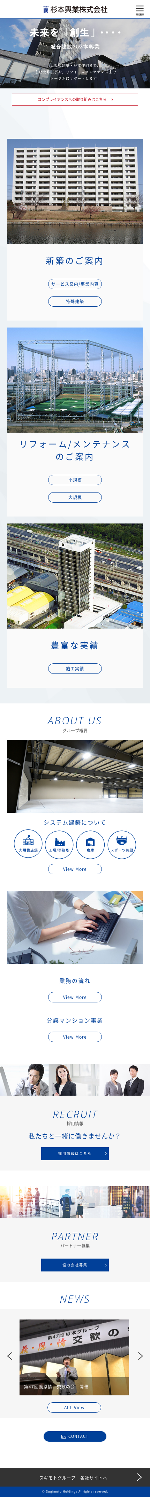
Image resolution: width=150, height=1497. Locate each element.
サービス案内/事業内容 (75, 284)
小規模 (75, 480)
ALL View (74, 1407)
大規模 (75, 497)
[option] (74, 1357)
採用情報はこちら (75, 1153)
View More (75, 869)
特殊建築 (75, 301)
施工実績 (75, 669)
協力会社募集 (75, 1265)
